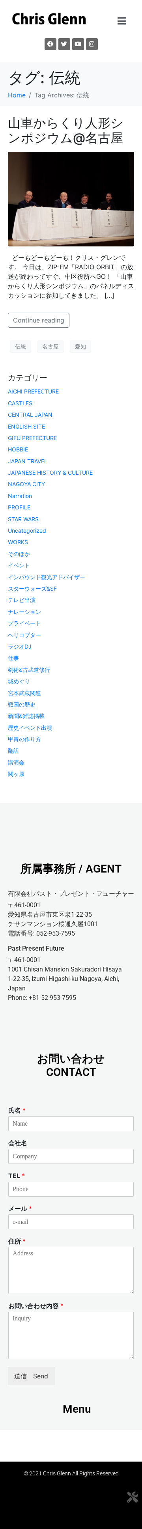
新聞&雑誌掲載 (26, 715)
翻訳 (13, 750)
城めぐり (19, 681)
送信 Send (31, 1376)
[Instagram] (92, 44)
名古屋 (50, 346)
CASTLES (20, 403)
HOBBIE (18, 449)
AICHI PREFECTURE (33, 391)
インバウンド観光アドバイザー (46, 577)
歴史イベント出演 (30, 727)
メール (20, 1208)
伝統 (20, 346)
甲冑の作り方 (24, 739)
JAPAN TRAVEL (27, 461)
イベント (19, 565)
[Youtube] (78, 44)
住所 (17, 1241)
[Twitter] (64, 44)
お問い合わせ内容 (36, 1306)
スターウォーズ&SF (32, 588)
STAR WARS (23, 519)
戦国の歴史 (22, 704)
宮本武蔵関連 (24, 693)
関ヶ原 (16, 773)
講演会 (16, 762)
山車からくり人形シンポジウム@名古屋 (65, 130)
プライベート (24, 623)
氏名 (17, 1110)
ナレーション (24, 611)
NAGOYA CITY (26, 484)
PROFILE (19, 507)
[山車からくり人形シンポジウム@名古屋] (71, 199)
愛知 (80, 346)
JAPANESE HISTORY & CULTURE (50, 472)
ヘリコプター (24, 635)
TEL (16, 1176)
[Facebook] (50, 44)
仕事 (13, 657)
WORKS (18, 542)
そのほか (19, 553)
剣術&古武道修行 (29, 669)
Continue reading (38, 320)
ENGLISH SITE (26, 426)
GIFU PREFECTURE (32, 437)
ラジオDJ (20, 646)
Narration (20, 495)
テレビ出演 (22, 600)
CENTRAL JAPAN (30, 414)
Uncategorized (27, 530)
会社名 (17, 1143)
